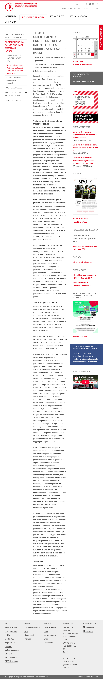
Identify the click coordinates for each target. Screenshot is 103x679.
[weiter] (96, 36)
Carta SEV (9, 639)
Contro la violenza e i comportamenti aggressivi (14, 80)
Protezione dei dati (42, 677)
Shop (70, 9)
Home (63, 9)
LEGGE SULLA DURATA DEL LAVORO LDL (14, 58)
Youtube (89, 631)
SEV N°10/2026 (81, 219)
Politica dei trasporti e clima (13, 94)
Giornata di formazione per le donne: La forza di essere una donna (85, 148)
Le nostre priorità (33, 17)
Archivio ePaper (81, 222)
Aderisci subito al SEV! (84, 81)
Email (65, 652)
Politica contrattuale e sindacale (14, 35)
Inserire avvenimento (83, 65)
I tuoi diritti (57, 16)
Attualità (11, 16)
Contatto (86, 9)
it (86, 4)
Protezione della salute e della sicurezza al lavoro (14, 46)
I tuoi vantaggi (78, 16)
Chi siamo (10, 22)
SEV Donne (10, 654)
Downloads (48, 643)
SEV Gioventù (11, 658)
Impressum (30, 677)
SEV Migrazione (11, 661)
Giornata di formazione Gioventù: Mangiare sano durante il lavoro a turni (83, 161)
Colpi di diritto (50, 628)
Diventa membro (101, 37)
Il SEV (7, 635)
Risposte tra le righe (83, 262)
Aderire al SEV (11, 628)
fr (82, 4)
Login (95, 9)
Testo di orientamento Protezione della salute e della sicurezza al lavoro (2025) (15, 69)
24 (75, 54)
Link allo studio (80, 337)
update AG (89, 677)
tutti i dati (78, 62)
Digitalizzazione (13, 100)
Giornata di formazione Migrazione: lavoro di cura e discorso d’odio (85, 135)
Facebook (89, 628)
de (77, 4)
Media (77, 9)
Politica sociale (13, 88)
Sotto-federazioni (12, 650)
